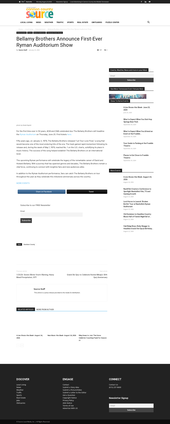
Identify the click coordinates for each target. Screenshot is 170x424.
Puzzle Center (112, 22)
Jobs (18, 400)
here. (69, 134)
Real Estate (82, 22)
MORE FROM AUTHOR (45, 310)
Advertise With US (70, 408)
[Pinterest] (30, 55)
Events (30, 33)
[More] (42, 55)
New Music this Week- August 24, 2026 (62, 335)
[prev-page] (18, 345)
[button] (148, 22)
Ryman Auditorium (39, 33)
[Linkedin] (145, 1)
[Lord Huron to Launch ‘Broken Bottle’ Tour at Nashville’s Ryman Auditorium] (115, 204)
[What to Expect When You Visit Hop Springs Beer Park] (115, 122)
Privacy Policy (68, 400)
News (38, 22)
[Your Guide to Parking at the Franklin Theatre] (115, 146)
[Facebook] (141, 1)
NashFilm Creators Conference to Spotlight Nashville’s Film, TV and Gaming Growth (137, 191)
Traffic (60, 22)
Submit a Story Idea (71, 387)
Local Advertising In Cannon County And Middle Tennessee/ (89, 2)
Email (22, 211)
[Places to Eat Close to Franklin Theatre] (115, 158)
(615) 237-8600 (115, 387)
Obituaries (97, 22)
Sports (70, 22)
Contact (66, 384)
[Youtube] (149, 1)
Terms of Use (68, 405)
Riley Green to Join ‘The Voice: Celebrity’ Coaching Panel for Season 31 (93, 337)
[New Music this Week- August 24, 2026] (62, 324)
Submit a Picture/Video (72, 390)
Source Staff (23, 50)
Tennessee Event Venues (54, 33)
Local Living (26, 22)
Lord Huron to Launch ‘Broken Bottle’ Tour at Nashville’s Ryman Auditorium (136, 204)
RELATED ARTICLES (25, 310)
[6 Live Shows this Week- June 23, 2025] (115, 110)
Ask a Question (69, 395)
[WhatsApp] (36, 55)
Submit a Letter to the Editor (74, 392)
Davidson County (29, 244)
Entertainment (40, 29)
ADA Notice (67, 403)
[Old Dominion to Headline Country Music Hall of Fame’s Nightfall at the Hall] (115, 217)
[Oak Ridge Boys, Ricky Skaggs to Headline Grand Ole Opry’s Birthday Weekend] (115, 229)
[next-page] (22, 345)
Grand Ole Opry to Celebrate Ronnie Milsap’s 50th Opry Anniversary (87, 276)
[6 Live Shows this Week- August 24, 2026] (30, 324)
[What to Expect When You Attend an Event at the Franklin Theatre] (115, 134)
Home (21, 29)
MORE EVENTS (23, 183)
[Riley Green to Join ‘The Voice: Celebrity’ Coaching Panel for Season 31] (93, 324)
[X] (24, 55)
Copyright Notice (70, 398)
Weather (49, 22)
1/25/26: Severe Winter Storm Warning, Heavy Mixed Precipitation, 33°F (35, 276)
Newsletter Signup (62, 2)
